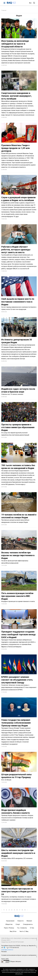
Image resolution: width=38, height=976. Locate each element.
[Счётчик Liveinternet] (5, 961)
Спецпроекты (28, 924)
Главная (3, 10)
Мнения (29, 921)
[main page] (17, 3)
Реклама (4, 951)
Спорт (18, 924)
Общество (9, 924)
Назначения (10, 921)
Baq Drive (13, 931)
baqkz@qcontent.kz (7, 949)
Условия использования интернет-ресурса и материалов (18, 955)
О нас (32, 928)
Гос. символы (22, 928)
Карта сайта (5, 958)
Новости (20, 921)
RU (30, 3)
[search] (34, 3)
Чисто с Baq (23, 931)
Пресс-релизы (9, 928)
